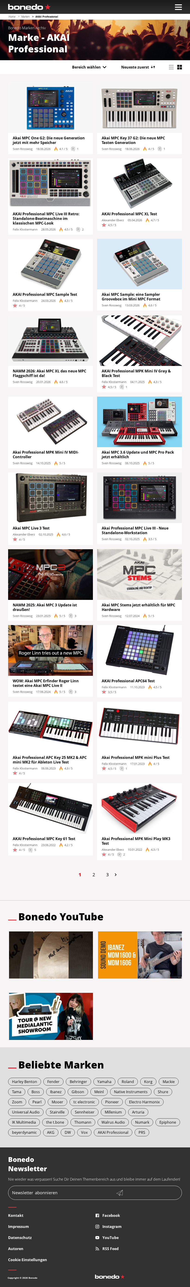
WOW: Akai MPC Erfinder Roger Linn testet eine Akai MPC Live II (46, 683)
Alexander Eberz (113, 220)
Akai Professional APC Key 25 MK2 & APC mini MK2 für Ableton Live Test (50, 759)
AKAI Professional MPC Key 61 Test (44, 838)
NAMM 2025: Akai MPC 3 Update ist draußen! (45, 607)
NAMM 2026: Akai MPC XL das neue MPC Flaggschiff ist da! (49, 373)
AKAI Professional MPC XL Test (129, 214)
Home (12, 16)
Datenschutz (20, 1237)
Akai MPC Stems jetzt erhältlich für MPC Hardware (138, 607)
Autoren (15, 1248)
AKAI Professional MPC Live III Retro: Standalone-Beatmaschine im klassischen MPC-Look (46, 218)
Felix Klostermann (25, 229)
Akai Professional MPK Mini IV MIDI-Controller (46, 454)
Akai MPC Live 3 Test (31, 528)
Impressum (18, 1226)
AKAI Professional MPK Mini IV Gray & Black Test (136, 373)
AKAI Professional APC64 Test (128, 681)
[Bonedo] (29, 7)
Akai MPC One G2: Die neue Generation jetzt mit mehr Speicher (49, 140)
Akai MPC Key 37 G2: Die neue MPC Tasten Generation (133, 140)
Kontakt (15, 1215)
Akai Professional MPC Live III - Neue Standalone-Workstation (135, 530)
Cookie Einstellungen (27, 1259)
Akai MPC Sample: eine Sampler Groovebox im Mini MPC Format (131, 296)
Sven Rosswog (22, 149)
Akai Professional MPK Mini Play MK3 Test (136, 841)
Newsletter (34, 1192)
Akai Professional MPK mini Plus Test (136, 757)
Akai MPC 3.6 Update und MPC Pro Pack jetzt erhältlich (138, 454)
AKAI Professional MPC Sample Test (45, 294)
